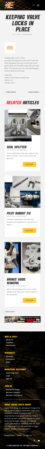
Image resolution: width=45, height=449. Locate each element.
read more (29, 164)
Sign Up (9, 379)
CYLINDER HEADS (27, 34)
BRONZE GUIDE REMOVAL (16, 281)
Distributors (10, 345)
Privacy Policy (9, 435)
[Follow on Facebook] (34, 440)
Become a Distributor (14, 395)
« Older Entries (9, 312)
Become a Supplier (13, 392)
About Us (9, 340)
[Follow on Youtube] (39, 440)
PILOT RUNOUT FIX (18, 213)
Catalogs (9, 356)
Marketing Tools (12, 373)
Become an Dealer (13, 389)
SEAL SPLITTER (16, 147)
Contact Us (27, 435)
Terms (18, 435)
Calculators (10, 359)
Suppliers (9, 342)
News (8, 362)
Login (8, 376)
